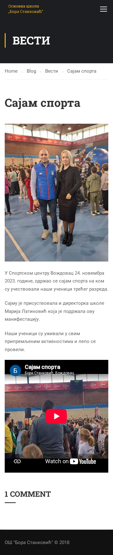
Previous (9, 193)
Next (103, 193)
